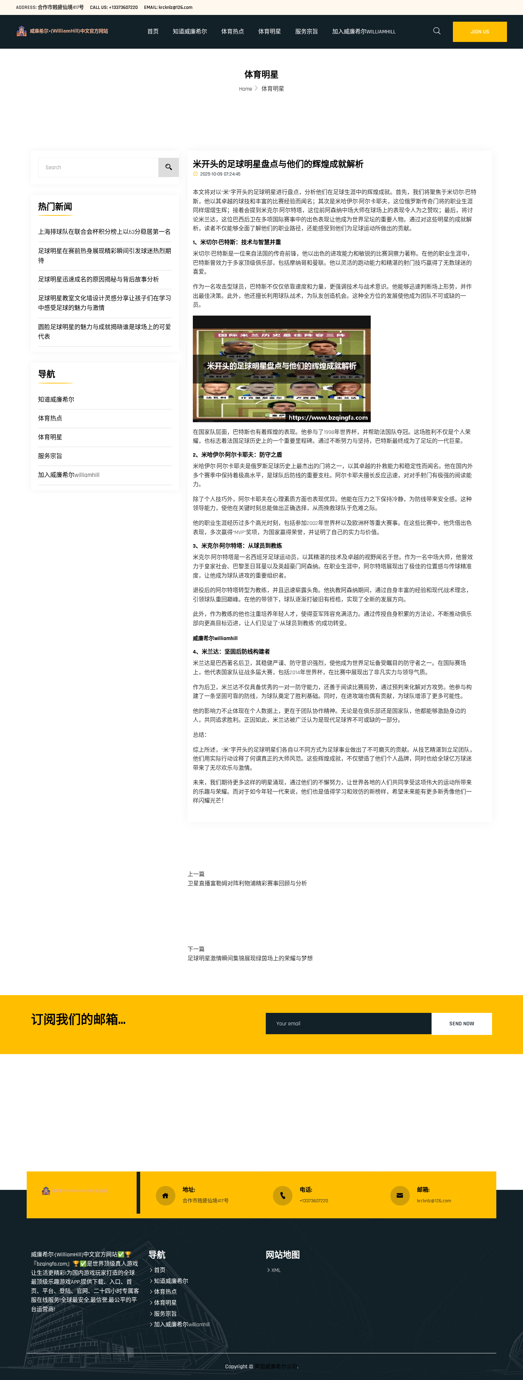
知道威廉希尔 (190, 32)
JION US (480, 32)
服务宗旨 (306, 32)
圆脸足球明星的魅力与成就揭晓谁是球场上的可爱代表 (104, 332)
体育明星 (269, 32)
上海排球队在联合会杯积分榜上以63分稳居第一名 (104, 232)
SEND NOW (461, 1023)
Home (245, 89)
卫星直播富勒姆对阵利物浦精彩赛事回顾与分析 (247, 883)
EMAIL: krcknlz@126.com (168, 7)
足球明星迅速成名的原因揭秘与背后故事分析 (98, 280)
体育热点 (232, 32)
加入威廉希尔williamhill (364, 32)
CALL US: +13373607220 (114, 7)
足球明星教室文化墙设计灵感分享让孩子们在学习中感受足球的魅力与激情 (104, 303)
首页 (153, 32)
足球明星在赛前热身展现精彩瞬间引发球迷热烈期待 (104, 256)
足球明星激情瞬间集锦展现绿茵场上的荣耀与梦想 (250, 958)
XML (276, 1270)
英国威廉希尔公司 (275, 1366)
